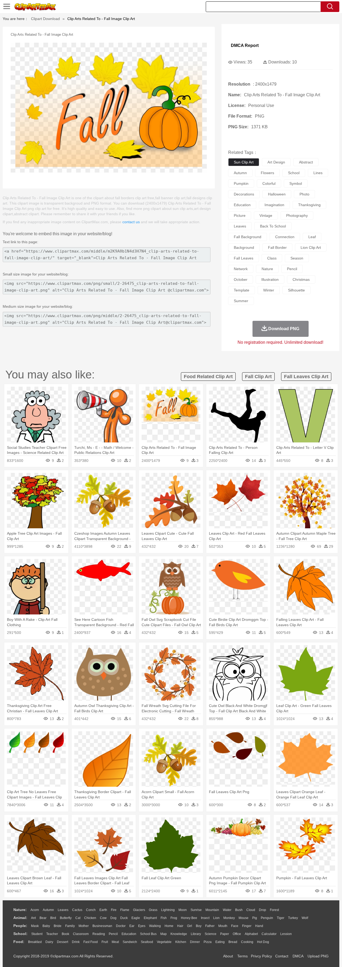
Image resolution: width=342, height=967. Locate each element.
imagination (274, 205)
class (272, 258)
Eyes (141, 926)
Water (227, 910)
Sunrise (196, 910)
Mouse (243, 918)
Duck (124, 918)
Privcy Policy (261, 956)
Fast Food (90, 942)
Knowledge (178, 934)
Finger (246, 926)
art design (276, 162)
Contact (281, 956)
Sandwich (130, 942)
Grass (153, 910)
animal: (20, 918)
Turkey (293, 918)
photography (297, 215)
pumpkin (241, 183)
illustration (270, 279)
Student (36, 934)
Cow (103, 918)
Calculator (269, 934)
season (296, 258)
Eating (220, 942)
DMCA (298, 956)
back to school (273, 226)
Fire (113, 910)
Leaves (63, 910)
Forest (274, 910)
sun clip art (244, 162)
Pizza (208, 942)
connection (284, 237)
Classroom (81, 934)
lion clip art (311, 247)
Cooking (247, 942)
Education (129, 934)
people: (20, 926)
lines (317, 173)
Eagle (135, 918)
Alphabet (251, 934)
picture (240, 215)
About (228, 956)
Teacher (52, 934)
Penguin (267, 918)
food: (18, 942)
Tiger (280, 918)
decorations (244, 194)
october (240, 279)
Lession (286, 934)
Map (163, 934)
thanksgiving (309, 205)
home (169, 926)
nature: (20, 910)
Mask (35, 926)
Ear (131, 926)
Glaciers (139, 910)
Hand (259, 926)
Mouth (222, 926)
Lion (216, 918)
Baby (46, 926)
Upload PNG (318, 956)
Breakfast (35, 942)
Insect (205, 918)
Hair (180, 926)
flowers (267, 173)
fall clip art (258, 376)
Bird (53, 918)
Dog (113, 918)
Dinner (195, 942)
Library (196, 934)
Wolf (305, 918)
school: (20, 934)
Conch (91, 910)
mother (84, 926)
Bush (239, 910)
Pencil (113, 934)
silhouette (296, 290)
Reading (98, 934)
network (241, 269)
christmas (301, 279)
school (294, 173)
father (210, 926)
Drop (262, 910)
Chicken (90, 918)
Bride (57, 926)
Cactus (77, 910)
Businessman (102, 926)
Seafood (147, 942)
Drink (76, 942)
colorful (268, 183)
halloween (277, 194)
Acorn (34, 910)
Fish (164, 918)
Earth (103, 910)
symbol (295, 183)
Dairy (49, 942)
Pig (254, 918)
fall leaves (243, 258)
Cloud (250, 910)
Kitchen (180, 942)
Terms (242, 956)
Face (234, 926)
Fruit (105, 942)
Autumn (48, 910)
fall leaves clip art (306, 376)
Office (237, 934)
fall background (247, 237)
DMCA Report (245, 45)
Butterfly (66, 918)
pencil (292, 269)
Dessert (62, 942)
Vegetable (164, 942)
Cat (77, 918)
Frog (173, 918)
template (241, 290)
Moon (182, 910)
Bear (43, 918)
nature (267, 269)
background (244, 247)
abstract (306, 162)
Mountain (212, 910)
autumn (240, 173)
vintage (265, 215)
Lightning (168, 910)
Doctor (121, 926)
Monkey (229, 918)
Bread (232, 942)
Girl (189, 926)
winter (268, 290)
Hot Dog (263, 942)
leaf (312, 237)
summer (241, 301)
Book (65, 934)
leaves (240, 226)
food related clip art (208, 376)
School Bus (148, 934)
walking (155, 926)
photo (304, 194)
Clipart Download (45, 19)
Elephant (150, 918)
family (70, 926)
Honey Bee (189, 918)
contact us (131, 222)
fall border (277, 247)
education (242, 205)
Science (210, 934)
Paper (224, 934)
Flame (124, 910)
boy (198, 926)
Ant (33, 918)
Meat (115, 942)
